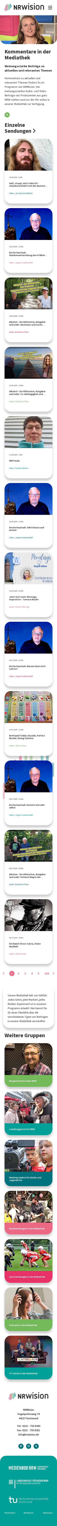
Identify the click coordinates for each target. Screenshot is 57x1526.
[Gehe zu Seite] (53, 973)
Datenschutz (10, 1513)
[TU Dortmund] (28, 1499)
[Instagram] (29, 1446)
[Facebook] (21, 1446)
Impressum (47, 1513)
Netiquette (28, 1513)
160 (47, 973)
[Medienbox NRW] (28, 1467)
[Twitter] (36, 1446)
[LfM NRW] (28, 1483)
